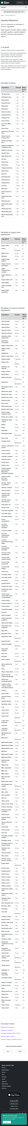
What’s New (5, 1084)
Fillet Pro (4, 1088)
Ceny (3, 1074)
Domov (3, 1067)
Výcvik (3, 1079)
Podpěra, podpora (6, 1086)
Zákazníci (4, 1081)
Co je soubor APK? (14, 1108)
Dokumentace (5, 1070)
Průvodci (4, 1077)
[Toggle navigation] (26, 3)
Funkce (3, 1072)
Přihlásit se (20, 2)
